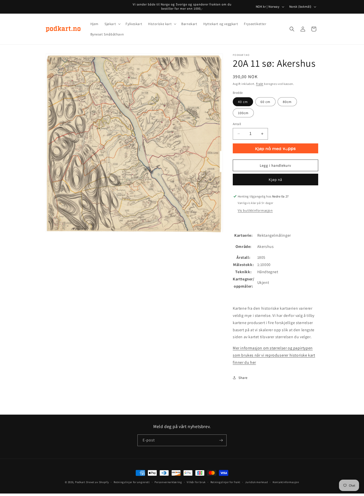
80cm (287, 101)
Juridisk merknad (256, 482)
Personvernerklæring (168, 482)
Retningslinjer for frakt (225, 482)
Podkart (80, 482)
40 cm (243, 101)
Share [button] (243, 377)
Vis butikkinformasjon (255, 210)
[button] (112, 24)
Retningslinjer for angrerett (132, 482)
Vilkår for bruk (196, 482)
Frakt (259, 84)
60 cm (265, 101)
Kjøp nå (275, 179)
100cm (243, 113)
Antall (237, 124)
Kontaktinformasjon (286, 482)
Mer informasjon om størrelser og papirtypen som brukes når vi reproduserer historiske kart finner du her (274, 355)
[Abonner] (220, 440)
